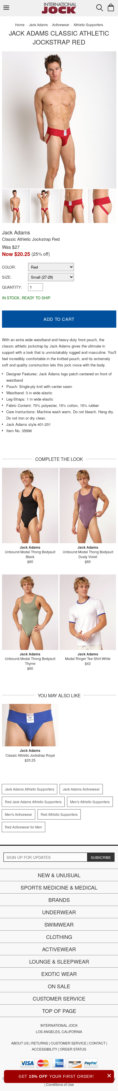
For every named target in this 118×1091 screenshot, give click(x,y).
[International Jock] (59, 4)
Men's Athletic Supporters (90, 801)
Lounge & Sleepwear (59, 961)
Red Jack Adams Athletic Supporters (33, 801)
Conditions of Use (60, 1084)
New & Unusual (59, 875)
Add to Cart (59, 319)
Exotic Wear (59, 973)
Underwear (59, 912)
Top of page (59, 1010)
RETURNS (39, 1042)
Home (20, 24)
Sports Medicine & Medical (59, 887)
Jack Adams (16, 232)
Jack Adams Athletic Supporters (29, 789)
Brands (59, 899)
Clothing (59, 936)
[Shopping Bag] (111, 7)
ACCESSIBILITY (44, 1049)
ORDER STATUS (73, 1049)
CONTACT (97, 1042)
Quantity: (12, 287)
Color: (9, 267)
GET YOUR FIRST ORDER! (65, 1075)
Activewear (59, 949)
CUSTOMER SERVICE (68, 1042)
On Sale (59, 986)
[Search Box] (99, 7)
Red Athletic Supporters (59, 814)
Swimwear (59, 924)
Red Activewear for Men (23, 826)
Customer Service (59, 998)
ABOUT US (20, 1042)
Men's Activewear (18, 814)
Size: (7, 277)
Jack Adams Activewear (81, 789)
